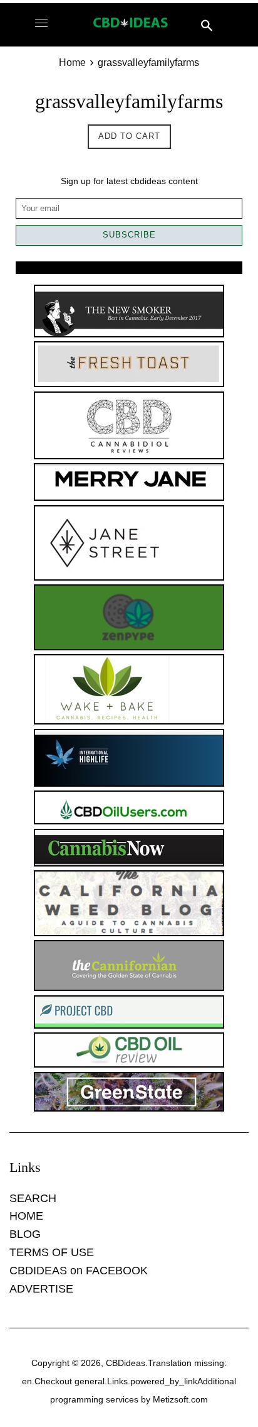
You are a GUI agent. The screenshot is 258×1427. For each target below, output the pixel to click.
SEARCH (32, 1198)
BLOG (25, 1234)
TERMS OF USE (51, 1252)
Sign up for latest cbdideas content (129, 181)
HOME (26, 1216)
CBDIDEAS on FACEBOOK (78, 1270)
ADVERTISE (41, 1288)
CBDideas (125, 1363)
